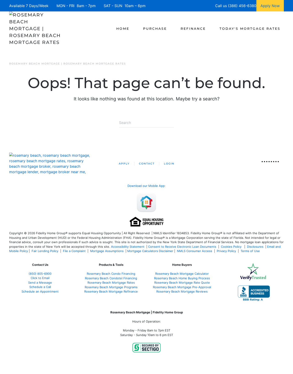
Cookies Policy (231, 246)
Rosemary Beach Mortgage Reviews (182, 291)
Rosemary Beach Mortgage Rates (111, 282)
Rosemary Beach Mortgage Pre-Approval (182, 287)
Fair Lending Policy (45, 251)
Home (122, 29)
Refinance (193, 29)
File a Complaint (75, 251)
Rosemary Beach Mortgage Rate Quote (182, 282)
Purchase (155, 29)
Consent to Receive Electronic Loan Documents (182, 246)
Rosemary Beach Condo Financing (111, 273)
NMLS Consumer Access (194, 251)
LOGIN (169, 163)
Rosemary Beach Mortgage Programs (111, 287)
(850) (40, 273)
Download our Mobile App (146, 186)
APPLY (124, 163)
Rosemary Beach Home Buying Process (182, 278)
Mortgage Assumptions (107, 251)
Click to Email (40, 278)
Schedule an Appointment (40, 291)
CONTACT (147, 163)
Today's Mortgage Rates (250, 29)
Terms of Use (251, 251)
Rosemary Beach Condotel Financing (111, 278)
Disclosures (255, 246)
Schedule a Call (40, 287)
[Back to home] (35, 28)
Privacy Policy (226, 251)
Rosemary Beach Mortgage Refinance (111, 291)
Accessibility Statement (127, 246)
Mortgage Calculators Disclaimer (150, 251)
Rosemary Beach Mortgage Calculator (182, 273)
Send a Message (40, 282)
